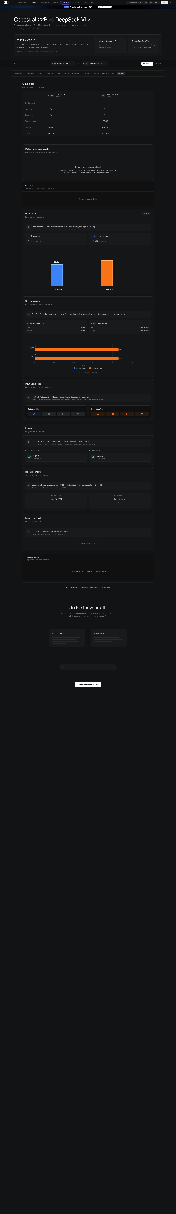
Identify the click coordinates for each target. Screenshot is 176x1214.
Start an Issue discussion (100, 587)
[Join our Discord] (92, 2)
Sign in (164, 3)
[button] (73, 63)
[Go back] (15, 64)
